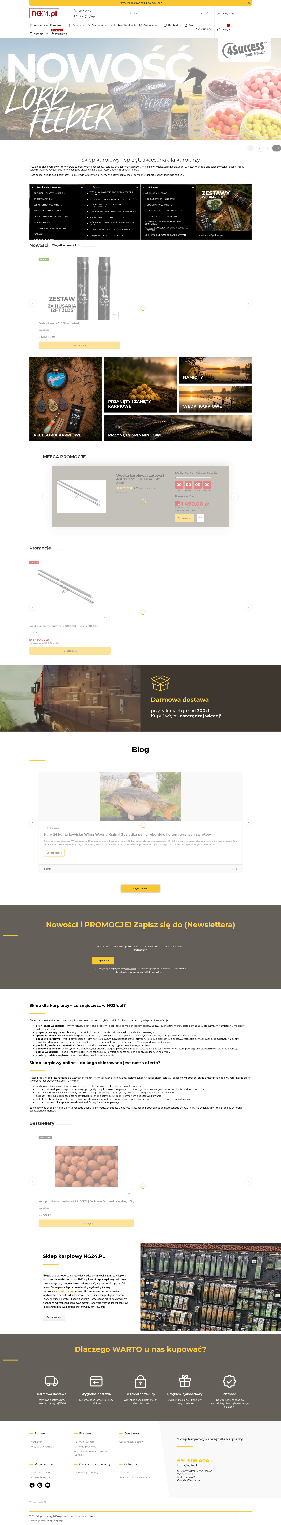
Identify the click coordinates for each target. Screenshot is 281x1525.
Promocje (61, 33)
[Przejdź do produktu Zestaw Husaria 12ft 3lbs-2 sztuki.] (79, 288)
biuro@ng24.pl (87, 16)
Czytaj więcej (140, 888)
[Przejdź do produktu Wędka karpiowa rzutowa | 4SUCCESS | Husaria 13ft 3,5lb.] (70, 591)
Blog (191, 25)
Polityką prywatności (154, 972)
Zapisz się (103, 960)
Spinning (97, 25)
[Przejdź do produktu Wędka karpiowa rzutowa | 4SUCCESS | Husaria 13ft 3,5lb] (81, 496)
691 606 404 (86, 10)
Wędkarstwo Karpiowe (48, 25)
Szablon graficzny (46, 1520)
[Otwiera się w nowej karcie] (32, 1485)
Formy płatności (84, 1441)
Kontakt (173, 25)
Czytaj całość (54, 852)
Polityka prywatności (41, 1446)
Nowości (39, 33)
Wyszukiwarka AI (37, 1502)
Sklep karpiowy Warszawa (134, 1477)
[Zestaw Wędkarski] (224, 212)
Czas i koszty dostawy (132, 1441)
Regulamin (130, 968)
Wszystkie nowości (64, 245)
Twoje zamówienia (40, 1472)
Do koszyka (79, 345)
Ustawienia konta (39, 1477)
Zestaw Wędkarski (125, 25)
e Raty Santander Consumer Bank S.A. (91, 1453)
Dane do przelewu (85, 1446)
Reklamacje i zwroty (86, 1472)
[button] (248, 3)
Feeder (77, 25)
